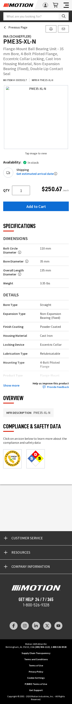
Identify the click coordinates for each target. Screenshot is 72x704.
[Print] (51, 28)
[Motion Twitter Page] (47, 626)
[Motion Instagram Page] (25, 626)
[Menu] (66, 5)
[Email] (63, 28)
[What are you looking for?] (64, 16)
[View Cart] (56, 5)
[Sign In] (45, 5)
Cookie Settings (36, 677)
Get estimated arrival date (35, 174)
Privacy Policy (36, 671)
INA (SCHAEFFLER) (17, 36)
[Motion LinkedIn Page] (36, 626)
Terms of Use (36, 665)
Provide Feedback (58, 387)
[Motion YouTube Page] (58, 626)
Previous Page (17, 27)
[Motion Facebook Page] (14, 626)
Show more (11, 385)
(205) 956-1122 (42, 646)
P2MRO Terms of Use (36, 683)
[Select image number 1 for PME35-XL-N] (36, 117)
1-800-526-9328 (36, 605)
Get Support (36, 690)
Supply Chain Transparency (36, 653)
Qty (6, 190)
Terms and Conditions (36, 659)
